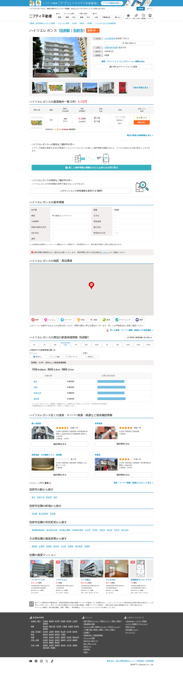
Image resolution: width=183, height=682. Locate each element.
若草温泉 (98, 423)
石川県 (69, 632)
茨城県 (70, 626)
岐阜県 (51, 634)
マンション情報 (89, 638)
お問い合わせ (130, 627)
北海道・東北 (36, 621)
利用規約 (140, 661)
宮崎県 (70, 546)
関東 (32, 626)
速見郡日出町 (52, 530)
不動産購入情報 (89, 624)
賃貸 (85, 621)
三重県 (63, 634)
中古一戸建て (110, 630)
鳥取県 (57, 640)
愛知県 (45, 634)
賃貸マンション (93, 621)
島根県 (63, 640)
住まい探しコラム (89, 644)
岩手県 (57, 621)
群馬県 (45, 629)
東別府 (36, 399)
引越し (85, 652)
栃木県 (76, 626)
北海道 (45, 621)
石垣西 (34, 514)
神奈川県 (52, 626)
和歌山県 (75, 637)
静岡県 (57, 634)
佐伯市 (109, 530)
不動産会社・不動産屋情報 (93, 635)
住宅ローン (87, 647)
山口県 (69, 640)
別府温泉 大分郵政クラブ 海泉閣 (47, 455)
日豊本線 (108, 47)
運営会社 (110, 661)
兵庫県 (51, 637)
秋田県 (69, 621)
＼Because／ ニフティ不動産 (136, 621)
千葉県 (64, 626)
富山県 (63, 632)
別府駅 (65, 30)
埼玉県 (58, 626)
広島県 (45, 640)
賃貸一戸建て (116, 621)
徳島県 (74, 640)
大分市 (88, 530)
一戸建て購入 (88, 630)
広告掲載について (131, 630)
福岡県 (34, 546)
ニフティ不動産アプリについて (136, 624)
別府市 (78, 30)
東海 (32, 634)
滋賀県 (63, 637)
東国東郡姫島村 (38, 530)
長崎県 (49, 546)
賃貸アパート (105, 621)
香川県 (45, 643)
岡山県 (51, 640)
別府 (35, 387)
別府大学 (37, 393)
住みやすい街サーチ (90, 641)
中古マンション (114, 627)
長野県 (57, 632)
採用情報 (150, 661)
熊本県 (56, 546)
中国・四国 (35, 640)
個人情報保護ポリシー (125, 661)
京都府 (57, 637)
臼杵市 (116, 530)
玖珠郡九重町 (64, 530)
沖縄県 (87, 546)
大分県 (107, 38)
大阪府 (45, 637)
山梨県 (51, 632)
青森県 (51, 621)
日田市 (102, 530)
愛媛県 (51, 643)
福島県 (45, 624)
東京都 (45, 626)
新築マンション (101, 627)
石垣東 (52, 514)
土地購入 (86, 632)
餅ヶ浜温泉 (36, 423)
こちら (105, 252)
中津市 (95, 530)
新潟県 (45, 632)
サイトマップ (130, 632)
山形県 (74, 621)
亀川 (35, 381)
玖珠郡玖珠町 (77, 530)
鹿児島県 (79, 546)
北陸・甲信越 (36, 632)
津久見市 (125, 530)
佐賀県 (41, 546)
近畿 (32, 637)
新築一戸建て (99, 630)
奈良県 (69, 637)
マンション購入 (89, 627)
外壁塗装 (86, 649)
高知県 (57, 643)
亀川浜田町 (43, 514)
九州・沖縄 (35, 645)
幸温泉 (97, 455)
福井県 (74, 632)
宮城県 (63, 621)
